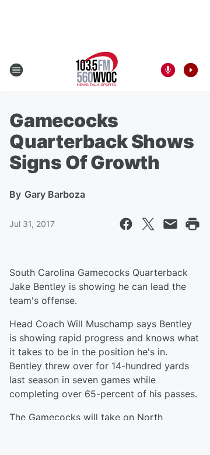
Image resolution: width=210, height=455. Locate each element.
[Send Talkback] (168, 70)
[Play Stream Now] (191, 70)
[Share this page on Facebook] (126, 224)
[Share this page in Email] (170, 224)
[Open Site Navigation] (16, 70)
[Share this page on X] (148, 224)
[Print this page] (192, 224)
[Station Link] (96, 70)
